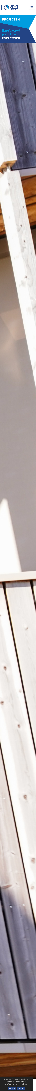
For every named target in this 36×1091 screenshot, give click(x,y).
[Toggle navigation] (32, 7)
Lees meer (21, 1088)
